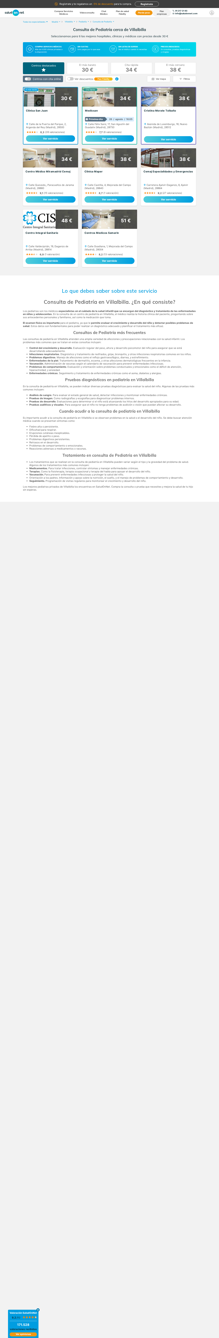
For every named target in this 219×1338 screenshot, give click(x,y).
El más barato (87, 68)
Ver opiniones (23, 1334)
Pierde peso (144, 13)
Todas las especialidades (34, 22)
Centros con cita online (47, 79)
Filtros (187, 79)
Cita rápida (131, 68)
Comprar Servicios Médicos (63, 12)
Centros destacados (43, 65)
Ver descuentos (92, 79)
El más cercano (175, 68)
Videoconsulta (87, 13)
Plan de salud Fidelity (122, 12)
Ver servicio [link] (50, 138)
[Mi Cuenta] (211, 13)
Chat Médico (104, 12)
